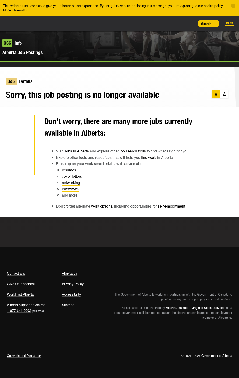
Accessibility (71, 294)
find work (148, 157)
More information (15, 10)
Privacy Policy (73, 283)
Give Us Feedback (21, 283)
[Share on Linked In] (23, 153)
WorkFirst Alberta (20, 294)
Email (23, 168)
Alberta (16, 23)
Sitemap (68, 304)
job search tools (133, 151)
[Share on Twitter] (23, 123)
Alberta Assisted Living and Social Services (195, 307)
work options (101, 206)
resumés (69, 170)
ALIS (38, 23)
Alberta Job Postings (22, 52)
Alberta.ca (69, 273)
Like (180, 23)
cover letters (72, 176)
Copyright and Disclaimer (24, 355)
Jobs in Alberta (76, 151)
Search (206, 23)
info (13, 43)
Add (169, 23)
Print (190, 23)
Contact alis (16, 273)
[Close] (233, 6)
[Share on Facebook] (23, 138)
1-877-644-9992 (19, 310)
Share (159, 23)
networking (71, 182)
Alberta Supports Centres (26, 304)
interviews (70, 188)
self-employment (171, 206)
